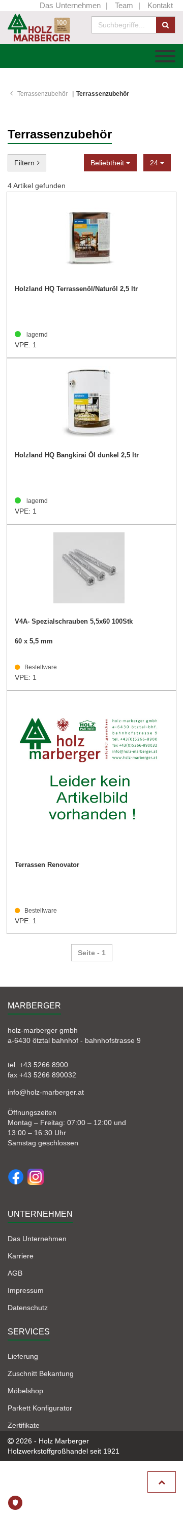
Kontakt (160, 5)
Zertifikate (24, 1425)
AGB (15, 1273)
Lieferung (23, 1356)
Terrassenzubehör (42, 93)
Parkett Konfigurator (40, 1408)
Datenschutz (28, 1308)
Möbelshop (25, 1391)
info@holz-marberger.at (46, 1092)
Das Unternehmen (70, 5)
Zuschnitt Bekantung (41, 1373)
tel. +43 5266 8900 (38, 1065)
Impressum (26, 1290)
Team (124, 5)
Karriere (21, 1256)
